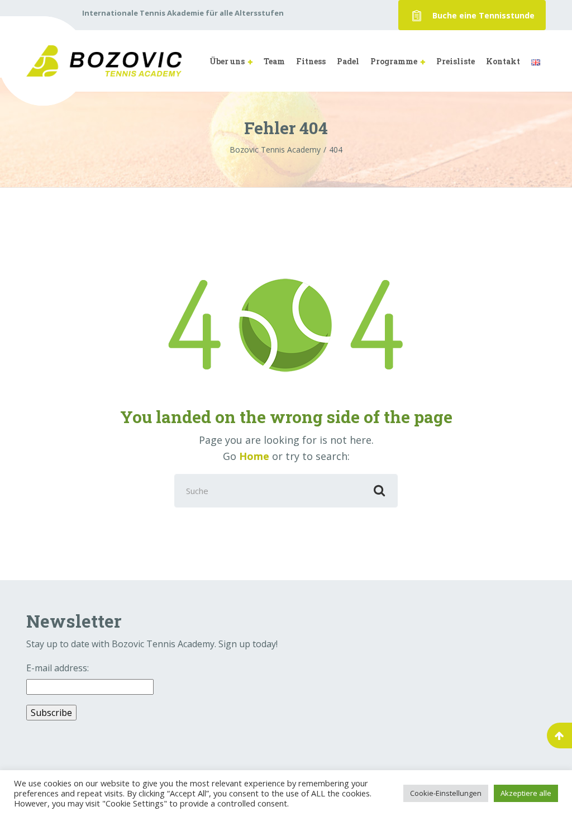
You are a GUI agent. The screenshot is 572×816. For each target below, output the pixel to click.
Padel (348, 61)
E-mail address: (57, 668)
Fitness (311, 61)
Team (274, 61)
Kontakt (503, 61)
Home (254, 456)
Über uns (227, 61)
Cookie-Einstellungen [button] (446, 793)
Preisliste (455, 61)
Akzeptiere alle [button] (525, 793)
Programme (393, 61)
